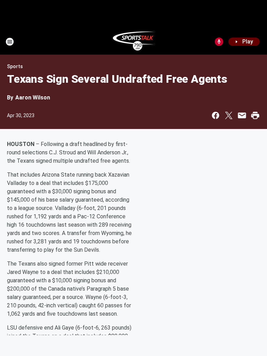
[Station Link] (133, 42)
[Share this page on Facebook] (215, 115)
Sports (15, 66)
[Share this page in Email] (242, 115)
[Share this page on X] (229, 115)
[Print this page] (255, 115)
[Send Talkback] (219, 42)
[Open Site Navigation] (10, 42)
